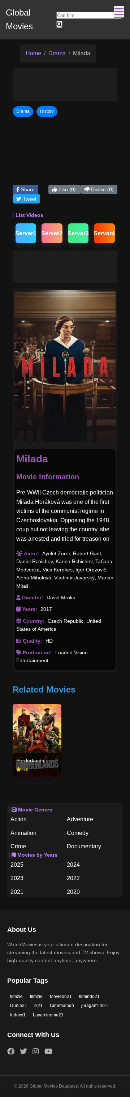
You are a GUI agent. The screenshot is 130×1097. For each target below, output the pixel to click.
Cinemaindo (62, 1005)
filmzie (16, 996)
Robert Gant (87, 553)
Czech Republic (65, 621)
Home (33, 53)
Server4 (104, 233)
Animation (23, 833)
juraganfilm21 (94, 1005)
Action (18, 819)
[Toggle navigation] (119, 12)
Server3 (78, 233)
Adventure (80, 819)
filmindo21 (89, 996)
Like (66, 189)
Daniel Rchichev (34, 561)
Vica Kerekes (58, 570)
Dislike (102, 189)
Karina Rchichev (74, 561)
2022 (73, 878)
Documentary (84, 846)
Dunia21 (18, 1005)
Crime (18, 846)
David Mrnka (61, 597)
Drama (57, 53)
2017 (46, 609)
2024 (73, 865)
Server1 (26, 233)
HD (49, 641)
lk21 (38, 1005)
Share (27, 189)
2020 (73, 892)
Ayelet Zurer (56, 553)
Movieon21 (61, 996)
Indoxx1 (18, 1014)
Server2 (52, 233)
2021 (16, 892)
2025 (16, 865)
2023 (16, 878)
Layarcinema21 (48, 1014)
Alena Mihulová (33, 577)
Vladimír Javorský (74, 577)
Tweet (28, 199)
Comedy (77, 833)
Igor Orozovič (90, 570)
